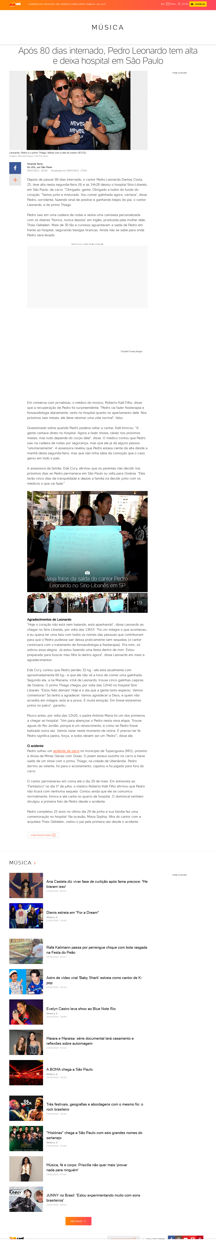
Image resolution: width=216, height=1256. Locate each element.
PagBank (90, 4)
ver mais (76, 1221)
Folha (91, 13)
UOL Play (101, 4)
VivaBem (132, 13)
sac (163, 4)
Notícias (47, 13)
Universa (121, 13)
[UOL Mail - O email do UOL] (171, 4)
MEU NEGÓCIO (63, 4)
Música (108, 27)
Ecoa (146, 13)
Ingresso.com (35, 4)
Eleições (36, 13)
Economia (80, 13)
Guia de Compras (201, 13)
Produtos (15, 13)
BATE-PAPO (49, 4)
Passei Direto (78, 4)
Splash (110, 13)
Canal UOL (156, 13)
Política (58, 13)
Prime (179, 13)
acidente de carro (66, 751)
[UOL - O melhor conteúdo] (15, 4)
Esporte (100, 13)
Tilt (140, 13)
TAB (173, 13)
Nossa (167, 13)
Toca (186, 13)
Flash (26, 13)
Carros (69, 13)
